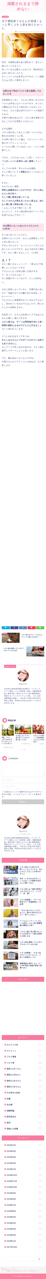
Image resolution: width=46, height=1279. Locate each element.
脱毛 (23, 1123)
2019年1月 (23, 1169)
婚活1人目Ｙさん (24, 1069)
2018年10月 (24, 1187)
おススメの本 (23, 1045)
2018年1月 (23, 1241)
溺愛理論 (23, 1111)
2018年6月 (24, 1211)
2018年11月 (24, 1181)
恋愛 (24, 1099)
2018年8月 (24, 1199)
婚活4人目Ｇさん (23, 1087)
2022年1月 (23, 1145)
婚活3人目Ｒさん (24, 1081)
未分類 (23, 1105)
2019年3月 (23, 1163)
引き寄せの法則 (23, 1093)
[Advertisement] (23, 396)
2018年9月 (23, 1193)
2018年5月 (24, 1217)
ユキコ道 (5, 16)
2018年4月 (24, 1223)
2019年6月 (23, 1151)
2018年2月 (24, 1235)
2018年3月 (24, 1229)
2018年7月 (24, 1205)
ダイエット (23, 1051)
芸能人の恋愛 (23, 1129)
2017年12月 (23, 1247)
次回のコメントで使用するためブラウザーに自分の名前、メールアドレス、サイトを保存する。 (22, 794)
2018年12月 (24, 1175)
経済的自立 (23, 1117)
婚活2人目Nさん (24, 1075)
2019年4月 (23, 1157)
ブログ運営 (23, 1057)
